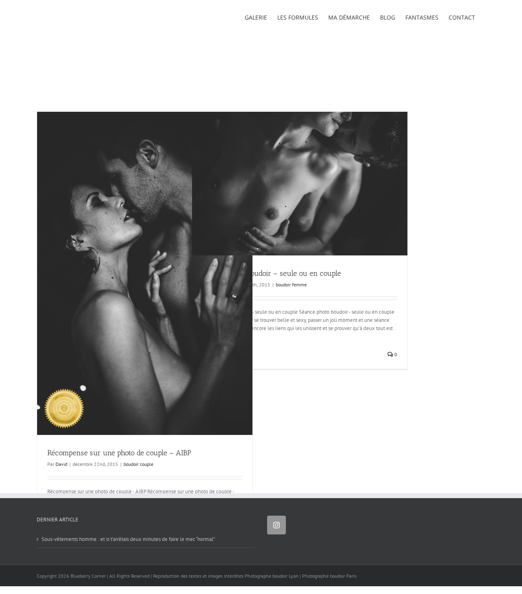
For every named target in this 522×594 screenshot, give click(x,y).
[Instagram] (276, 525)
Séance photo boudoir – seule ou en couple (271, 273)
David (61, 464)
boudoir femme (291, 284)
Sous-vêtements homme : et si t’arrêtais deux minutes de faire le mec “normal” (128, 539)
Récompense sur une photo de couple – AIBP (119, 452)
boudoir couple (138, 464)
